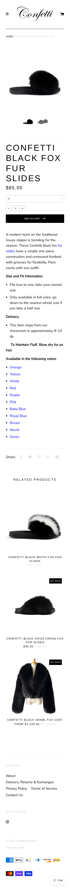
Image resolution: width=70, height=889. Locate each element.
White (14, 381)
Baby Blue (18, 409)
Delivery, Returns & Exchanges (30, 782)
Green (14, 436)
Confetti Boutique (26, 840)
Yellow (15, 374)
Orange (16, 367)
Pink (13, 402)
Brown (15, 422)
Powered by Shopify (15, 847)
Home (9, 36)
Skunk (14, 429)
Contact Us (14, 795)
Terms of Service (44, 788)
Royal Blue (18, 416)
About (10, 775)
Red (13, 388)
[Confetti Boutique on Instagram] (7, 822)
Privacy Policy (16, 788)
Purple (15, 395)
